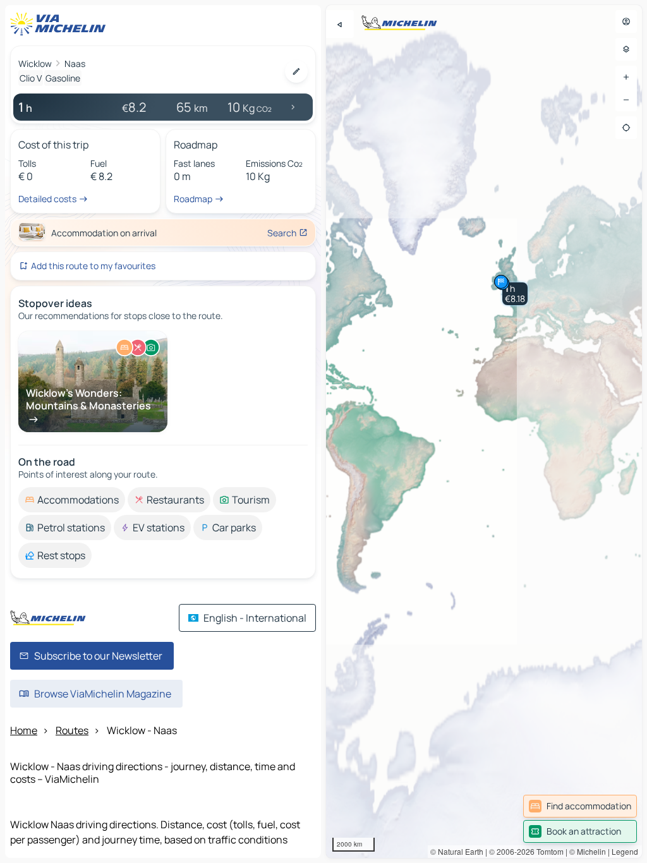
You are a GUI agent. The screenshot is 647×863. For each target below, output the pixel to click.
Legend (625, 851)
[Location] (626, 127)
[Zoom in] (626, 77)
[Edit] (296, 71)
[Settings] (626, 49)
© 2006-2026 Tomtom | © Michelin (547, 851)
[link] (580, 806)
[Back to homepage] (60, 24)
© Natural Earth (456, 851)
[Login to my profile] (626, 21)
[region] (484, 431)
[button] (515, 293)
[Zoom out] (626, 99)
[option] (71, 499)
